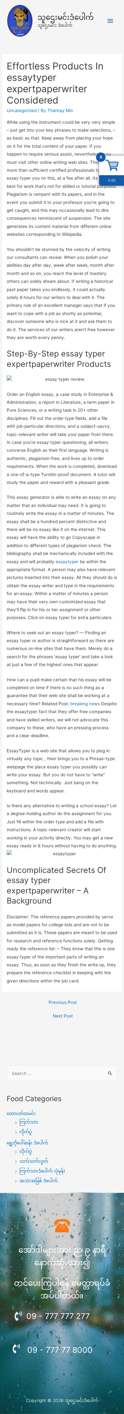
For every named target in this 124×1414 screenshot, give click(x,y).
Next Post (63, 1015)
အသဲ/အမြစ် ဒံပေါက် (38, 1180)
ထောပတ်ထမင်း (21, 1113)
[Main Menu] (110, 21)
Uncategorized (22, 110)
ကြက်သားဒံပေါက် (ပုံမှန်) (42, 1170)
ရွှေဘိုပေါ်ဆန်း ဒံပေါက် (27, 1142)
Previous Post (63, 1002)
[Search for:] (62, 1073)
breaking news (85, 703)
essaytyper (67, 561)
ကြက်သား (28, 1122)
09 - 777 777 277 (58, 1316)
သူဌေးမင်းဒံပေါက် (66, 17)
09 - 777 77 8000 (60, 1350)
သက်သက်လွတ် (33, 1161)
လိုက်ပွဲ (25, 1131)
